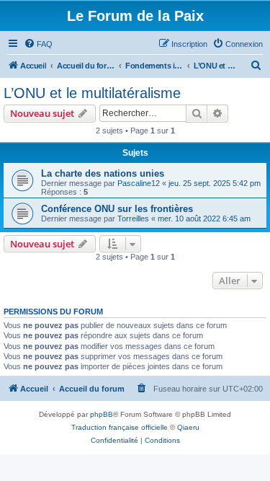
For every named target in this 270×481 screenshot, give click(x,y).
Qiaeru (188, 427)
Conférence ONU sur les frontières (117, 208)
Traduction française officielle (119, 427)
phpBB (101, 414)
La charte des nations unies (102, 173)
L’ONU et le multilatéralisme (92, 93)
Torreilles (133, 218)
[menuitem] (38, 44)
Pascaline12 (138, 183)
